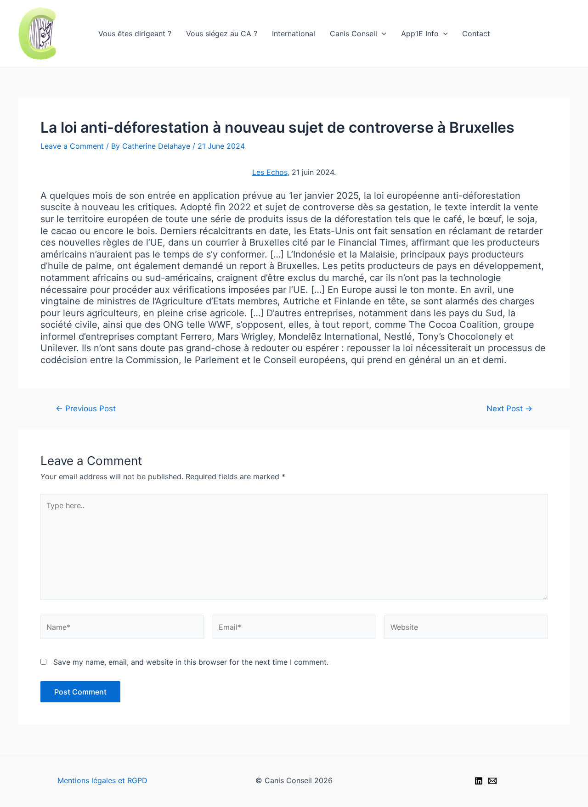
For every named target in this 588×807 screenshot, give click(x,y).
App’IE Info (420, 33)
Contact (476, 33)
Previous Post (86, 408)
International (293, 33)
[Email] (492, 781)
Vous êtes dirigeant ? (134, 33)
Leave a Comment (72, 146)
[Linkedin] (479, 781)
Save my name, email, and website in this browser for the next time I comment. (190, 662)
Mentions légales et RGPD (102, 780)
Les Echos (270, 172)
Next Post (509, 408)
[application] (381, 33)
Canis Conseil (353, 33)
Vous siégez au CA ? (221, 33)
